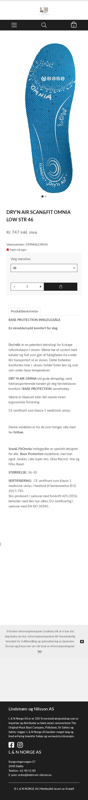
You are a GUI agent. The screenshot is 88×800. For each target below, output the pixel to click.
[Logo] (44, 8)
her (40, 651)
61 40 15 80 (28, 771)
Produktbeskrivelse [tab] (24, 311)
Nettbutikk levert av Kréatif (57, 789)
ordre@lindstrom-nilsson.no (34, 775)
